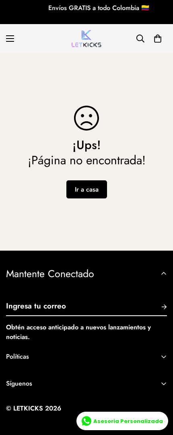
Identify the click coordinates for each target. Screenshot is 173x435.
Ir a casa (87, 189)
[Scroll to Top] (158, 392)
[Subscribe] (157, 307)
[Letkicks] (86, 38)
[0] (157, 38)
